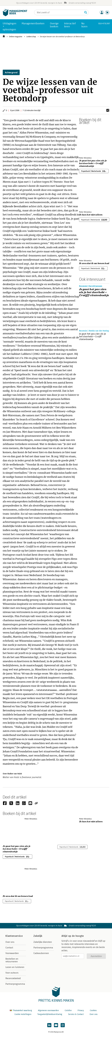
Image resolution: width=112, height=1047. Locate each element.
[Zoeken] (85, 12)
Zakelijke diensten (42, 942)
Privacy (81, 1010)
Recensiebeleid (13, 978)
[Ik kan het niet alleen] (88, 194)
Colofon (68, 1010)
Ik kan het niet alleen (90, 214)
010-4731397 (104, 23)
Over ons (9, 942)
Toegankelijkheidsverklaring (49, 1014)
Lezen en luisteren (14, 967)
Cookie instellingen (22, 1014)
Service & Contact (76, 1014)
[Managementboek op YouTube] (56, 1025)
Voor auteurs (11, 972)
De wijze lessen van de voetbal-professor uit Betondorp (62, 37)
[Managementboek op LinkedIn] (49, 1025)
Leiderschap (31, 37)
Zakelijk (37, 935)
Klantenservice (14, 935)
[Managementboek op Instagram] (63, 1025)
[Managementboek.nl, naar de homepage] (15, 15)
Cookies (93, 1010)
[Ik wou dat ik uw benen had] (88, 243)
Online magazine (15, 37)
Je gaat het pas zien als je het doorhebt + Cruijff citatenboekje (93, 163)
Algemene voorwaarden (48, 1010)
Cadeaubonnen (41, 953)
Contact (9, 947)
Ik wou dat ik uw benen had (94, 263)
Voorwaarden (12, 953)
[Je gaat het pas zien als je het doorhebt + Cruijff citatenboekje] (88, 140)
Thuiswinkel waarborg (22, 1010)
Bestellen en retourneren (11, 960)
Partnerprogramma (15, 984)
